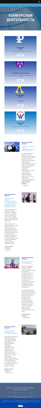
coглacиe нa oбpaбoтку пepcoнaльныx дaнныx (11, 402)
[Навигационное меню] (39, 1)
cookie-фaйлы (10, 400)
